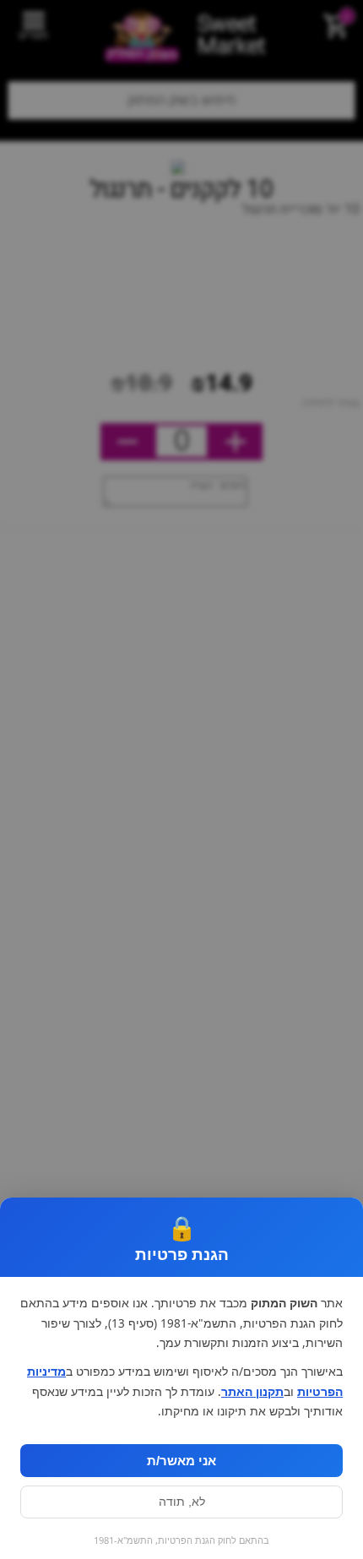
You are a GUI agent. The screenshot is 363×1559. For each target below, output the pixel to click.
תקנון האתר (252, 1391)
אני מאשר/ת (181, 1460)
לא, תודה (182, 1502)
